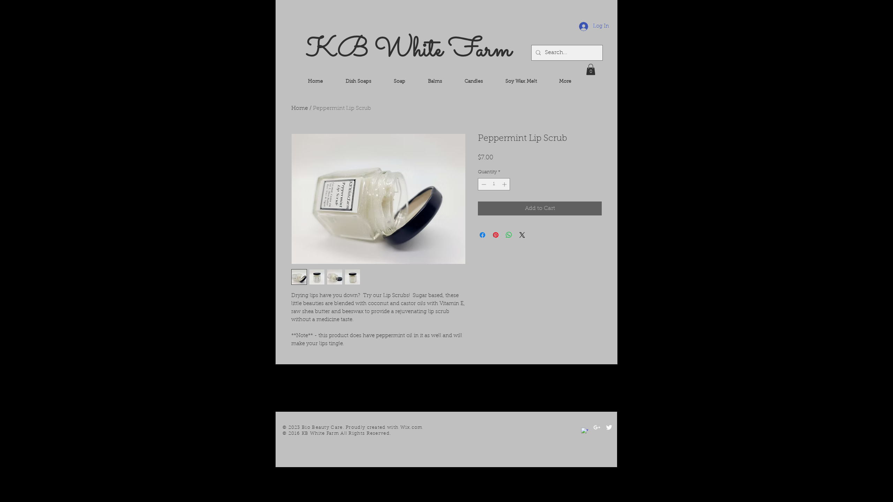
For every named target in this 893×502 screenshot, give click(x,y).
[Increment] (505, 184)
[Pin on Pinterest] (495, 235)
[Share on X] (522, 235)
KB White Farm (408, 50)
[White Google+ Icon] (596, 427)
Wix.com (411, 427)
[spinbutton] (494, 184)
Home (299, 108)
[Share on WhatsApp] (509, 235)
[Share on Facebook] (482, 235)
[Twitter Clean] (609, 427)
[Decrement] (483, 184)
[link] (590, 69)
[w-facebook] (584, 431)
